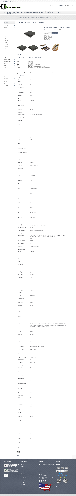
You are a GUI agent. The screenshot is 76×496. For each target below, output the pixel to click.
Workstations (6, 72)
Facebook (45, 481)
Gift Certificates (23, 480)
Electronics (6, 63)
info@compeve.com (44, 475)
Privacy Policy (23, 469)
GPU (5, 69)
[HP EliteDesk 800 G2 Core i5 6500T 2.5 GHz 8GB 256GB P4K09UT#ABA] (30, 39)
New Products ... (7, 81)
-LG (5, 48)
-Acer (5, 29)
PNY (22, 475)
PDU (5, 65)
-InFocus (6, 40)
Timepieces (6, 76)
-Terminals (6, 55)
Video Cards (6, 25)
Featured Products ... (7, 83)
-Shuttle (5, 53)
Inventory (22, 471)
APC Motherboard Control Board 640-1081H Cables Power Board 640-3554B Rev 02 (13, 465)
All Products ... (6, 85)
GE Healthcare (6, 74)
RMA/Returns (23, 484)
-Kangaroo (6, 44)
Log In (62, 1)
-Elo (5, 36)
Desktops (24, 17)
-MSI (5, 52)
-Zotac (5, 57)
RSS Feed (41, 481)
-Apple (5, 31)
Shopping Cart (67, 1)
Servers (5, 71)
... (21, 486)
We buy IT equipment (24, 477)
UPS (5, 67)
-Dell (5, 34)
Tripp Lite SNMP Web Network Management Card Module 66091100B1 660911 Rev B (13, 470)
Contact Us (58, 464)
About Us (22, 464)
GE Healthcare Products (25, 478)
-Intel (5, 42)
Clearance (6, 78)
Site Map (22, 473)
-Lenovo (6, 46)
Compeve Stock (23, 482)
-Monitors (6, 50)
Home (59, 1)
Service (22, 466)
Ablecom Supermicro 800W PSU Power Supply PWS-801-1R (13, 474)
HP (27, 17)
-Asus (5, 32)
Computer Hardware (7, 61)
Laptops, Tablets (7, 59)
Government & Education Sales (26, 468)
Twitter (43, 481)
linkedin (39, 481)
